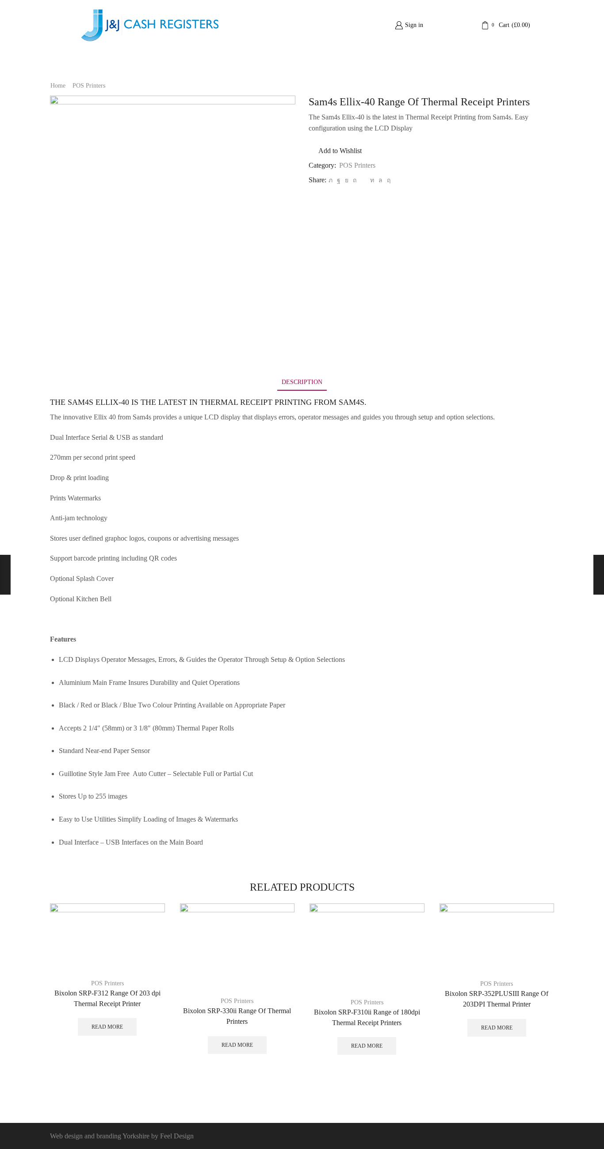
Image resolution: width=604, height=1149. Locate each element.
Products (316, 63)
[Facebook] (339, 180)
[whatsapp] (380, 180)
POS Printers (89, 85)
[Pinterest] (355, 180)
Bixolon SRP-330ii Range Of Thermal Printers (237, 1016)
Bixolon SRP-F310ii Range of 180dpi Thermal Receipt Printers (367, 1017)
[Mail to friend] (363, 180)
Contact (383, 63)
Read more (107, 1027)
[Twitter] (330, 180)
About (261, 63)
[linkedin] (372, 180)
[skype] (387, 180)
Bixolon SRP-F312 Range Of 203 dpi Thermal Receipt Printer (107, 998)
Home (216, 63)
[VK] (347, 180)
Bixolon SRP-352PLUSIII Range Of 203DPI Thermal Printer (496, 999)
